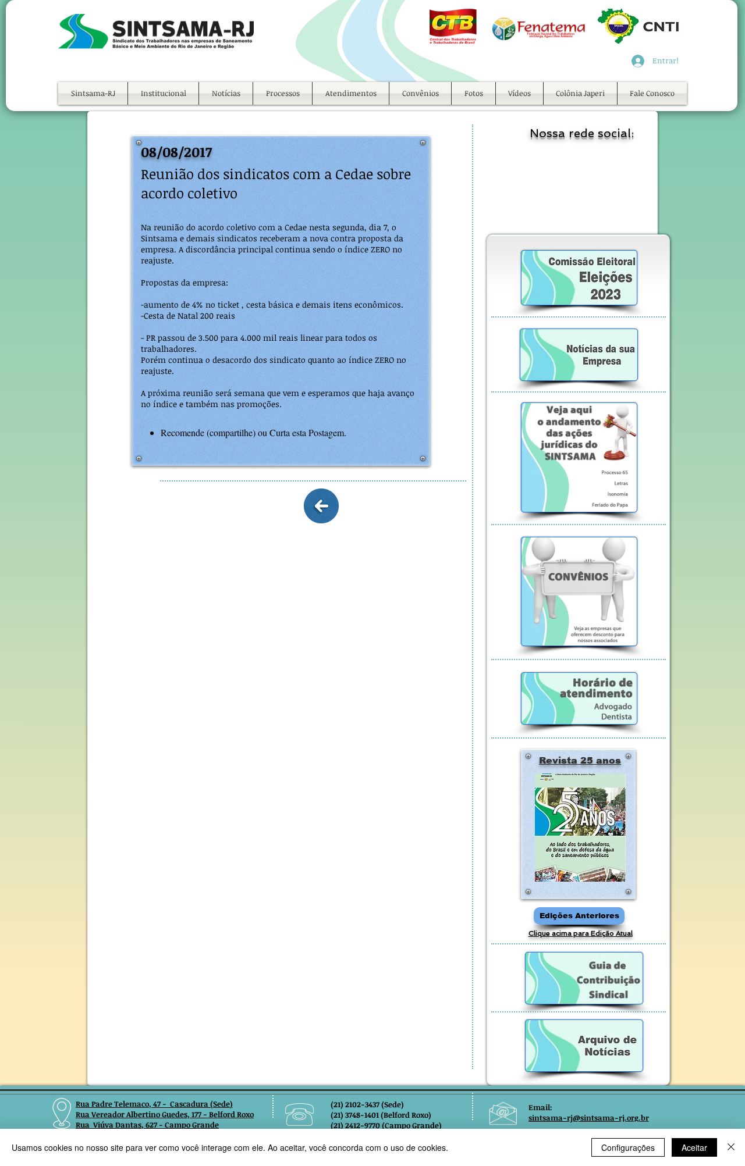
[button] (163, 93)
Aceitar (694, 1147)
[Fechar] (731, 1147)
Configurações (628, 1147)
